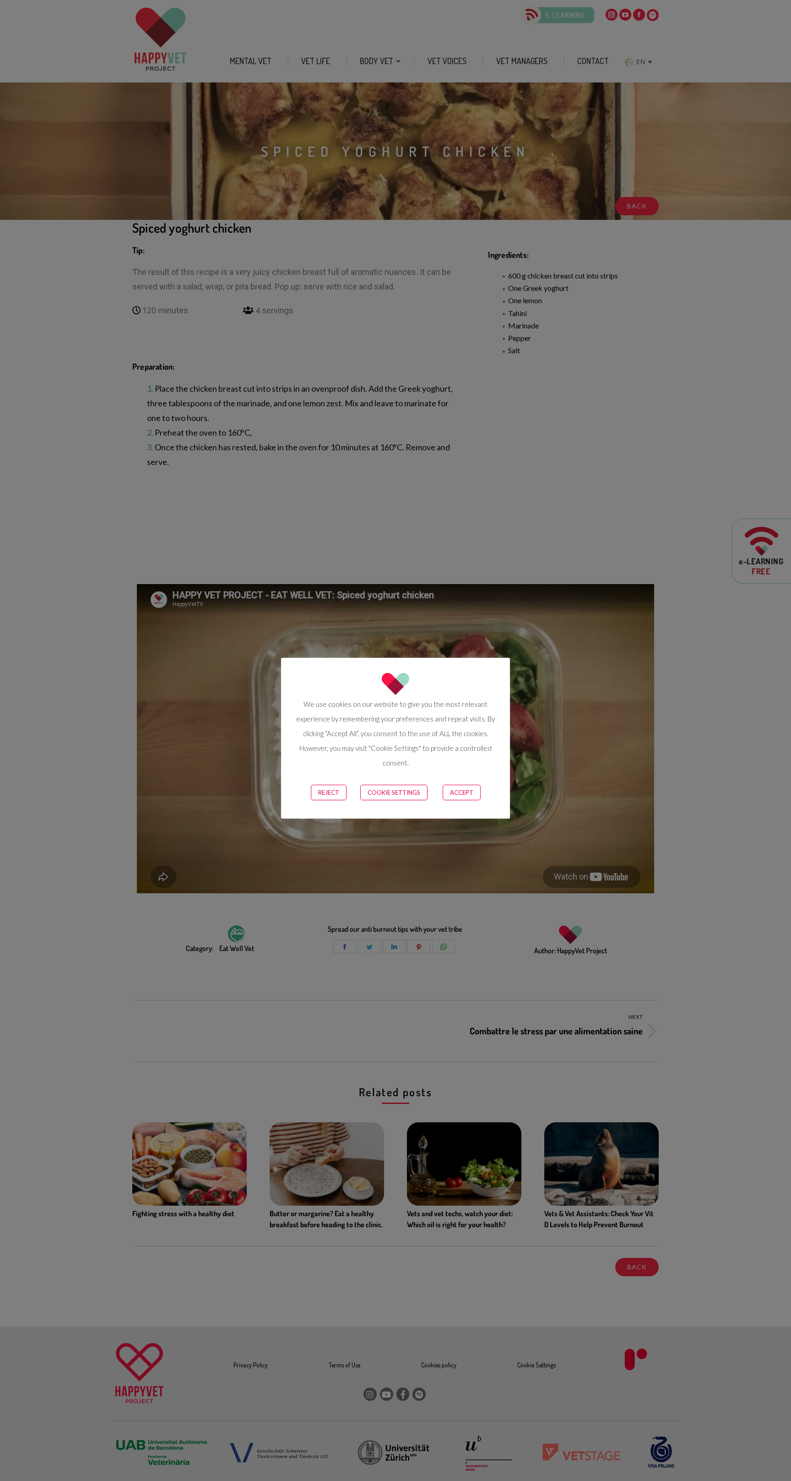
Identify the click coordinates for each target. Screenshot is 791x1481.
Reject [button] (328, 792)
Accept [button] (461, 792)
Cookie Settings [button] (394, 792)
